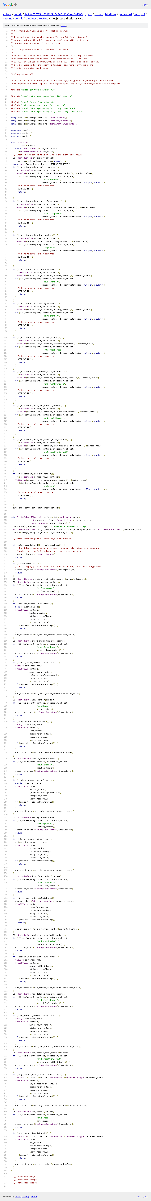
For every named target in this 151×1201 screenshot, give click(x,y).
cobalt (7, 14)
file (63, 25)
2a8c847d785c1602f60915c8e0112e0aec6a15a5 (53, 14)
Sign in (145, 4)
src (90, 14)
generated (125, 14)
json (145, 1196)
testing (7, 18)
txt (138, 1196)
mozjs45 (139, 14)
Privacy (25, 1196)
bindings (110, 14)
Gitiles (18, 1196)
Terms (34, 1196)
